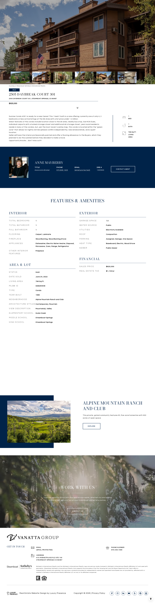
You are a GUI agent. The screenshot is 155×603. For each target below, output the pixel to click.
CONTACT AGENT (123, 169)
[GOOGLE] (140, 593)
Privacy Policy (98, 593)
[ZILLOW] (146, 593)
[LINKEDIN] (123, 593)
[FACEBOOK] (112, 593)
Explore (91, 426)
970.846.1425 (62, 170)
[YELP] (135, 593)
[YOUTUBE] (129, 593)
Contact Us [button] (77, 511)
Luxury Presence (58, 593)
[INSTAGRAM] (117, 593)
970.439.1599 (116, 550)
